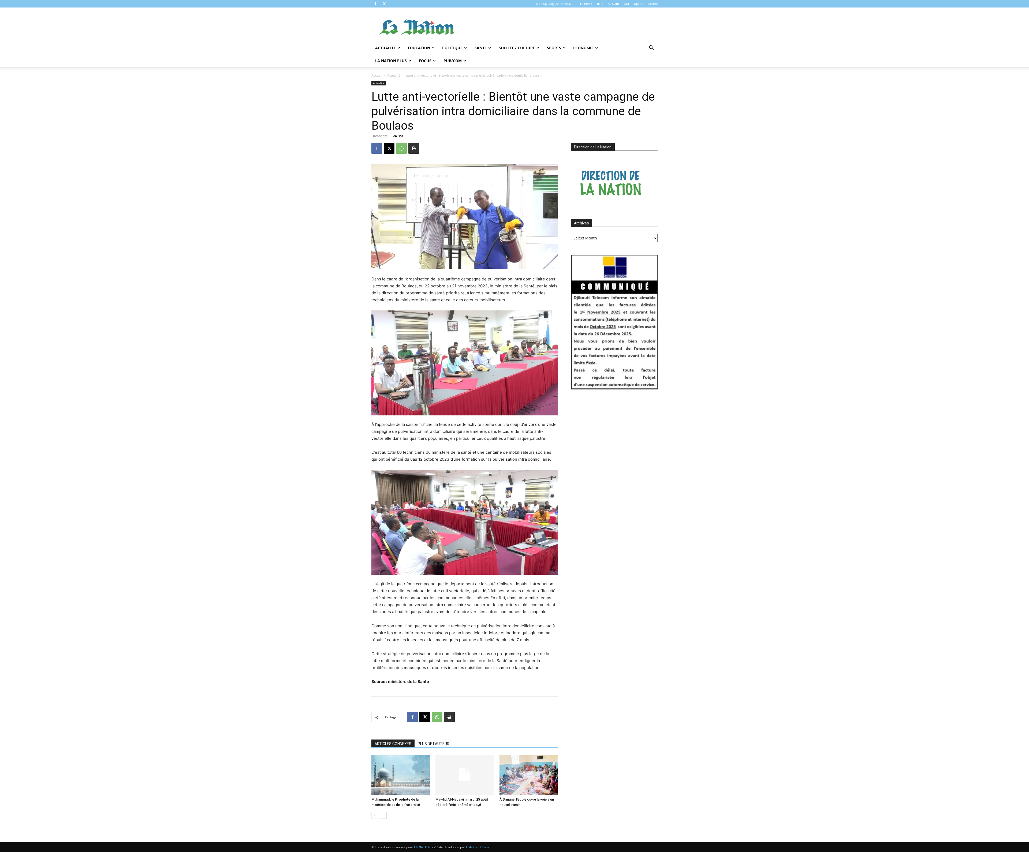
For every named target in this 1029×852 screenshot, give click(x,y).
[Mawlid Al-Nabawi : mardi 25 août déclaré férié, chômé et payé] (464, 775)
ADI (626, 4)
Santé (481, 47)
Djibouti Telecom (646, 4)
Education (419, 47)
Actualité (385, 47)
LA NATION (422, 847)
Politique (452, 47)
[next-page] (383, 815)
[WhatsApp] (401, 148)
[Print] (413, 148)
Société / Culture (517, 47)
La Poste (586, 4)
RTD (600, 4)
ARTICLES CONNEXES (393, 744)
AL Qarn (613, 4)
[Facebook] (375, 3)
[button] (651, 48)
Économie (583, 47)
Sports (554, 47)
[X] (384, 3)
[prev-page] (374, 815)
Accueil (376, 75)
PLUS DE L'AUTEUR (433, 744)
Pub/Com (452, 60)
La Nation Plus (391, 60)
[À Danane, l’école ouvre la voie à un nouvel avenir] (528, 775)
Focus (425, 60)
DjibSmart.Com (477, 847)
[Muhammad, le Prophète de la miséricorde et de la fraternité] (400, 775)
